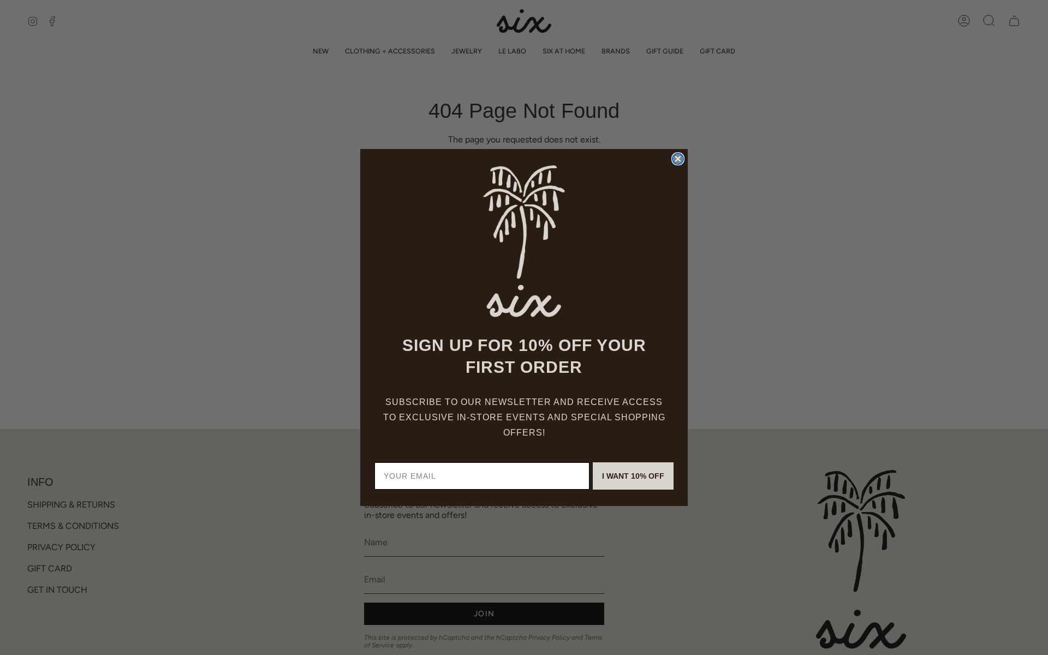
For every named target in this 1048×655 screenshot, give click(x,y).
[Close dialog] (677, 158)
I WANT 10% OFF (633, 476)
